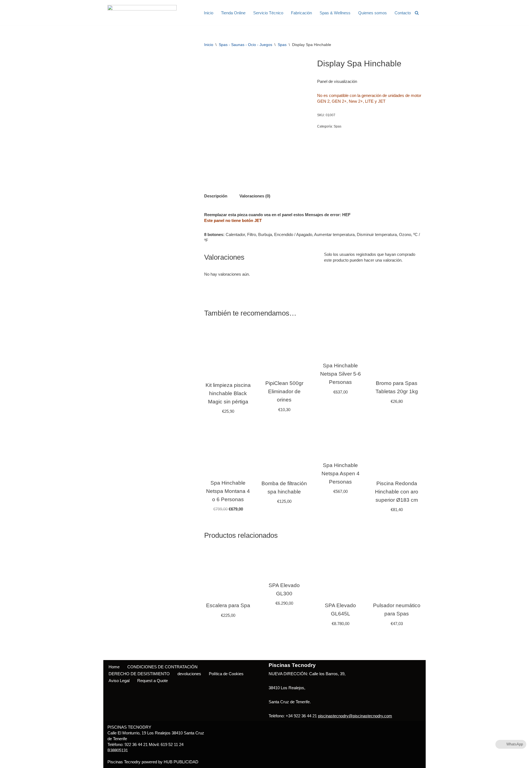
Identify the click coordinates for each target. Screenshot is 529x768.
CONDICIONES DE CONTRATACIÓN (162, 666)
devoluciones (189, 673)
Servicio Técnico (268, 12)
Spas (282, 44)
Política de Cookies (226, 673)
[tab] (215, 196)
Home (114, 666)
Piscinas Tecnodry (124, 761)
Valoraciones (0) (254, 196)
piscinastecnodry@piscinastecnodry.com (355, 715)
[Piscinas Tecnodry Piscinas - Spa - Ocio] (142, 12)
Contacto (403, 12)
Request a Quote (152, 680)
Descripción (215, 196)
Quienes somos (372, 12)
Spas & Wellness (335, 12)
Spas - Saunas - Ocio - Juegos (245, 44)
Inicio (208, 12)
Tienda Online (233, 12)
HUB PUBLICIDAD (181, 761)
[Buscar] (417, 13)
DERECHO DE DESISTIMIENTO (139, 673)
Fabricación (301, 12)
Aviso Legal (119, 680)
